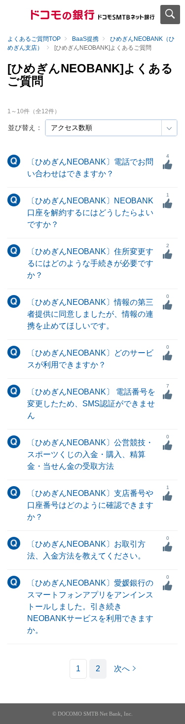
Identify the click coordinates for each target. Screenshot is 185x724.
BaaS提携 (85, 38)
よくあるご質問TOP (34, 38)
